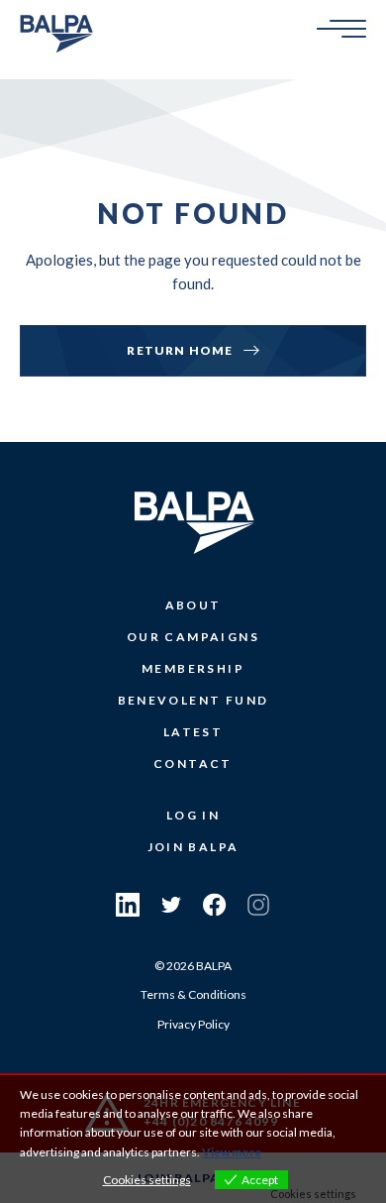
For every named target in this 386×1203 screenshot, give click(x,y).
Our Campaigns (193, 636)
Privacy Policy (193, 1024)
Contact (193, 763)
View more (231, 1152)
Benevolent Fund (193, 700)
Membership (193, 668)
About (193, 605)
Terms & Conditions (193, 994)
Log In (193, 815)
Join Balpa (193, 846)
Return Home (180, 350)
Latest (193, 731)
